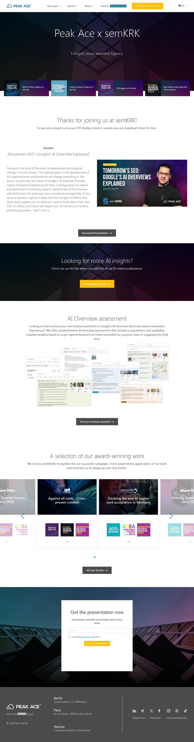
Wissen (88, 5)
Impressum (155, 717)
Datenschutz (139, 717)
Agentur (71, 5)
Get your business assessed (95, 421)
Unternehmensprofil (176, 717)
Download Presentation (95, 233)
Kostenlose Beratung (146, 5)
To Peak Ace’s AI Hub (95, 283)
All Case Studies (95, 570)
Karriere (113, 5)
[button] (171, 516)
